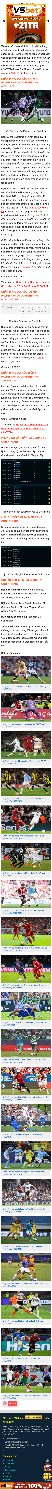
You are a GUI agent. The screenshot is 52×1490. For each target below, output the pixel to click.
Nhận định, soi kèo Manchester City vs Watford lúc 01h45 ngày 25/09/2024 (23, 799)
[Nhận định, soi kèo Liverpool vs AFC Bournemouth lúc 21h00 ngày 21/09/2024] (26, 944)
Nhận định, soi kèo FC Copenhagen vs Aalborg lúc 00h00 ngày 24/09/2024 (23, 837)
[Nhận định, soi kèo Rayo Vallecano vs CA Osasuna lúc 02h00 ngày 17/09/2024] (26, 1093)
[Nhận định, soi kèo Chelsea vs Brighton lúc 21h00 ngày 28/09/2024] (26, 683)
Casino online (10, 1470)
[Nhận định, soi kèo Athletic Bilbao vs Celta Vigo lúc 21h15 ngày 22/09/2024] (26, 907)
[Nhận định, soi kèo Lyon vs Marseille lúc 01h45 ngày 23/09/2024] (26, 870)
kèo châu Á (27, 266)
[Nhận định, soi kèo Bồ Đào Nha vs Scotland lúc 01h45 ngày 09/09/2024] (26, 1392)
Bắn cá (8, 1476)
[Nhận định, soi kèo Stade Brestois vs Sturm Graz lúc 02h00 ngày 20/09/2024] (26, 981)
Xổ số (7, 1479)
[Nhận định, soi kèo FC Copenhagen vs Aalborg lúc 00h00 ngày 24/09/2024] (26, 832)
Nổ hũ (7, 1466)
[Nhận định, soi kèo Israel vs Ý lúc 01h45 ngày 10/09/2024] (26, 1355)
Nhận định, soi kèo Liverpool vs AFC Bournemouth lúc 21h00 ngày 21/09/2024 (25, 949)
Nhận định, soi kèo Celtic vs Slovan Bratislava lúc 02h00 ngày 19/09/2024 (26, 1023)
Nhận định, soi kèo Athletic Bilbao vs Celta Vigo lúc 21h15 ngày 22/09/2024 (23, 911)
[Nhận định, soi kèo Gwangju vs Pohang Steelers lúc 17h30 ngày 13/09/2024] (26, 1243)
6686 (13, 73)
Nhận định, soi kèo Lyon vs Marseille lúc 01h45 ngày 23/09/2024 (24, 874)
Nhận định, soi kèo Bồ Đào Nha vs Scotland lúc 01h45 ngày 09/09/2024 (25, 1396)
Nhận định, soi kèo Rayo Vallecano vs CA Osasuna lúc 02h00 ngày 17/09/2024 (25, 1098)
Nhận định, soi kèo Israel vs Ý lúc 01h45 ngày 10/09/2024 (21, 1359)
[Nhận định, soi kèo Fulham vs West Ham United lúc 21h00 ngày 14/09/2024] (26, 1205)
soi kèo (40, 357)
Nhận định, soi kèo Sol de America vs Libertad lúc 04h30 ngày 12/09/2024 (26, 1284)
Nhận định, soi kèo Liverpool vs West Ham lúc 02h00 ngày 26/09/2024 (24, 762)
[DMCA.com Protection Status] (33, 1418)
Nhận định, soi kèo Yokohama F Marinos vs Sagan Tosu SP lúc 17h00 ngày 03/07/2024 (24, 428)
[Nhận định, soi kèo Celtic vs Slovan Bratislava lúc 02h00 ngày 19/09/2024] (26, 1019)
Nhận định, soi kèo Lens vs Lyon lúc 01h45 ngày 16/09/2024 (22, 1135)
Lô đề (7, 1473)
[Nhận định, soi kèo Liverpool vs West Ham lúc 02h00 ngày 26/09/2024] (26, 758)
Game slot (9, 1463)
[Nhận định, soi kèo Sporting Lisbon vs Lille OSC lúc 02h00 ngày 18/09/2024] (26, 1056)
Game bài (9, 1460)
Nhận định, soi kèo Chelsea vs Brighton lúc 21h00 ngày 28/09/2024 (25, 687)
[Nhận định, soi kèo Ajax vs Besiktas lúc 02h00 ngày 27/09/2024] (26, 720)
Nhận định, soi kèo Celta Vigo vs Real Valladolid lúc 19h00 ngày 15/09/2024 (24, 1172)
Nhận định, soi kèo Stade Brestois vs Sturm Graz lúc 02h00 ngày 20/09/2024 (24, 986)
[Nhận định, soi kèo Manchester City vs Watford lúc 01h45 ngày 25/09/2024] (26, 795)
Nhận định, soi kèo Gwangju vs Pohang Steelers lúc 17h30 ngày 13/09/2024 (24, 1247)
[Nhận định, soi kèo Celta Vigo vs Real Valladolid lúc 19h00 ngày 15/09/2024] (26, 1168)
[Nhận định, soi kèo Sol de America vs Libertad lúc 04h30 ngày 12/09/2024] (26, 1280)
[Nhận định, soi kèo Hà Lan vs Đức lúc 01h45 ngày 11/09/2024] (26, 1317)
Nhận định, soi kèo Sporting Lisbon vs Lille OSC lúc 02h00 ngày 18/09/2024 (24, 1060)
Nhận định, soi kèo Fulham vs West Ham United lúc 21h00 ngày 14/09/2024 (24, 1210)
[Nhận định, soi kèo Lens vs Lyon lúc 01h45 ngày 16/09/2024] (26, 1131)
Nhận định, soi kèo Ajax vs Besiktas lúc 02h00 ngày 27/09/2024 (24, 725)
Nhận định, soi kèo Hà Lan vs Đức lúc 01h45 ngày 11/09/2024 (23, 1322)
